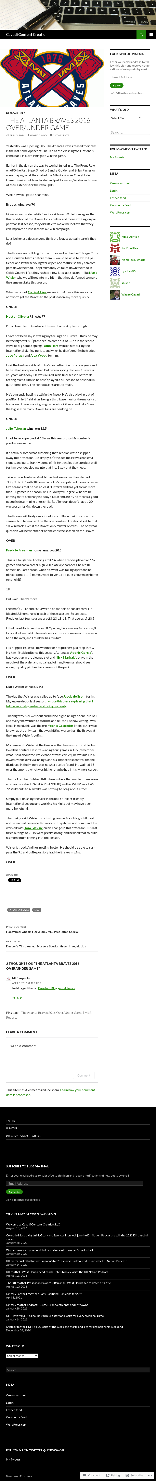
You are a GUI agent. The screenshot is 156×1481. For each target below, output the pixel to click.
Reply (19, 997)
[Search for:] (130, 132)
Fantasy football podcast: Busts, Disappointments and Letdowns (47, 1304)
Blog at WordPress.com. (19, 1476)
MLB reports (21, 978)
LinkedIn (11, 1128)
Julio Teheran (16, 428)
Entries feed (118, 198)
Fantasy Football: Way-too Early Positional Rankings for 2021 (44, 1293)
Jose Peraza (15, 355)
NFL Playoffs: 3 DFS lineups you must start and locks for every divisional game (55, 1315)
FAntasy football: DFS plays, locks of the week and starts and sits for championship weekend (64, 1326)
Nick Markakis (66, 657)
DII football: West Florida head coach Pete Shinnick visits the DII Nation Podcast (57, 1272)
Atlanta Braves (19, 909)
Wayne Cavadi (38, 135)
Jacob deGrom (74, 696)
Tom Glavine (33, 828)
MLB (22, 113)
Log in (114, 190)
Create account (120, 183)
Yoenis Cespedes (61, 725)
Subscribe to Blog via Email (27, 1166)
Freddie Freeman (19, 550)
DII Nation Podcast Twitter (23, 1135)
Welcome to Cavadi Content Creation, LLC (33, 1224)
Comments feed (120, 205)
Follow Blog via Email (128, 54)
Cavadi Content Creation (27, 34)
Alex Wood (38, 355)
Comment (83, 1075)
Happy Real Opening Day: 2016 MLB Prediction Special (42, 929)
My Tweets (117, 157)
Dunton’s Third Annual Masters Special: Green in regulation (46, 944)
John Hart (51, 345)
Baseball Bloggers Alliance (56, 988)
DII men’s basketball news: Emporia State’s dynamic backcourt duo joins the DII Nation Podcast (66, 1261)
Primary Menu (151, 34)
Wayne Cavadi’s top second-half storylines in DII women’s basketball (49, 1250)
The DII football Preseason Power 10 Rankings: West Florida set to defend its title (58, 1283)
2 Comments (61, 135)
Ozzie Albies (37, 292)
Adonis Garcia (80, 652)
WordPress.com (120, 212)
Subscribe (14, 1191)
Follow (116, 85)
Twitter (11, 1120)
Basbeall (12, 113)
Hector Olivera (17, 316)
